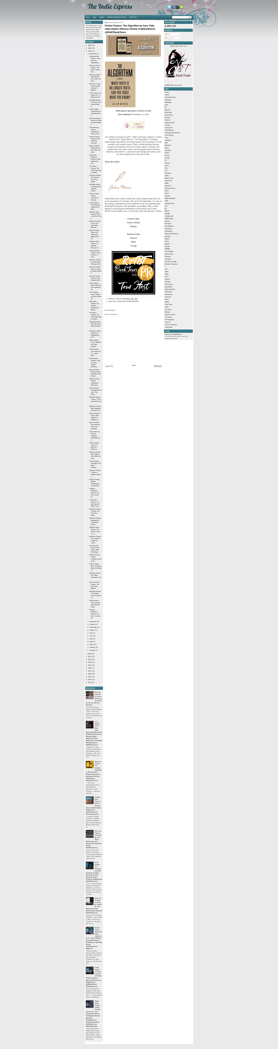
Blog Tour (168, 110)
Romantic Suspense (171, 264)
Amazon (133, 238)
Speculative (168, 287)
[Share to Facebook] (136, 299)
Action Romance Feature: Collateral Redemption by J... (94, 436)
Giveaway (168, 173)
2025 (89, 48)
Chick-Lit (167, 120)
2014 (89, 679)
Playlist (167, 239)
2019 (89, 665)
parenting (167, 236)
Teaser (167, 299)
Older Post (158, 366)
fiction (167, 165)
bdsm (166, 105)
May (91, 639)
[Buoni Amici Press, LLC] (178, 46)
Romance (168, 256)
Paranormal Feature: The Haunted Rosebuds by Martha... (94, 306)
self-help (167, 282)
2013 (89, 682)
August (92, 630)
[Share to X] (134, 299)
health (167, 183)
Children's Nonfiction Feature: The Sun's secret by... (94, 493)
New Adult (168, 223)
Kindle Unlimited (170, 198)
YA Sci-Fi (168, 322)
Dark (166, 143)
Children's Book (170, 122)
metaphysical (169, 216)
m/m (166, 206)
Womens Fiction (170, 314)
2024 (89, 51)
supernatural (168, 294)
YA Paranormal (169, 319)
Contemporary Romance (172, 133)
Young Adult (168, 327)
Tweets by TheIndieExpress (173, 334)
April (91, 641)
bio (166, 107)
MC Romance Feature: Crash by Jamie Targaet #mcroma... (94, 363)
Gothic (167, 175)
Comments (170, 38)
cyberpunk (168, 140)
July (91, 633)
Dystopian (168, 150)
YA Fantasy (168, 317)
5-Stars (167, 95)
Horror (167, 191)
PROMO (167, 249)
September (93, 627)
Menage (167, 213)
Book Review (169, 115)
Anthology (168, 100)
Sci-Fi (166, 277)
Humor (167, 193)
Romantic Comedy (170, 261)
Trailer (167, 307)
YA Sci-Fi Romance (171, 325)
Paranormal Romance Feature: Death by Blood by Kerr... (94, 159)
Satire (166, 274)
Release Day (169, 254)
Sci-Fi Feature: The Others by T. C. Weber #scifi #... (95, 95)
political (167, 244)
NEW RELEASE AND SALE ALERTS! (116, 17)
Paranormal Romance (171, 234)
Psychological (169, 251)
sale (166, 269)
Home (88, 17)
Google (133, 246)
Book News (168, 112)
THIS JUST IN (132, 17)
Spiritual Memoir (170, 289)
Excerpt (167, 158)
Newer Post (109, 366)
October (92, 624)
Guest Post (168, 181)
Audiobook (168, 102)
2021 (89, 659)
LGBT (166, 201)
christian (167, 125)
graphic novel (169, 178)
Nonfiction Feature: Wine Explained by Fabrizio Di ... (95, 408)
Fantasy (167, 163)
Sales (166, 271)
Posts (169, 34)
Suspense (168, 297)
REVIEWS (101, 17)
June (91, 636)
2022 (89, 656)
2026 (89, 45)
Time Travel (168, 304)
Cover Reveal (169, 135)
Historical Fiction (170, 188)
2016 (89, 674)
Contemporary (169, 130)
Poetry (167, 241)
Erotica (167, 153)
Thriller (167, 302)
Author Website (133, 222)
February (92, 647)
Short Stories (169, 284)
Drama (167, 148)
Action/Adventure (170, 97)
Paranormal (168, 231)
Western (167, 312)
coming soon (169, 127)
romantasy (168, 259)
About (94, 17)
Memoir (167, 211)
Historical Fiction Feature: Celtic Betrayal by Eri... (95, 278)
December (93, 54)
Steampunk (168, 292)
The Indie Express (110, 6)
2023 (89, 654)
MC (166, 208)
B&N (133, 242)
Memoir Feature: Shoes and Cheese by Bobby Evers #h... (94, 234)
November (93, 621)
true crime (168, 309)
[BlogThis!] (132, 299)
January (92, 650)
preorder (167, 246)
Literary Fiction (169, 203)
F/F (166, 160)
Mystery (167, 221)
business (167, 117)
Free (166, 168)
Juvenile (167, 196)
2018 (89, 668)
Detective (168, 145)
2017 (89, 671)
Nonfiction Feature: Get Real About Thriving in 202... (95, 262)
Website (133, 226)
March (92, 644)
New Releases (169, 226)
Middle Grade (169, 218)
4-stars (167, 92)
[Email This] (130, 299)
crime (166, 137)
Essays (167, 155)
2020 (89, 662)
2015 (89, 677)
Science (167, 279)
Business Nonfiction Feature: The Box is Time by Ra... (94, 614)
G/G (166, 170)
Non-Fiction (168, 229)
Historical (168, 186)
